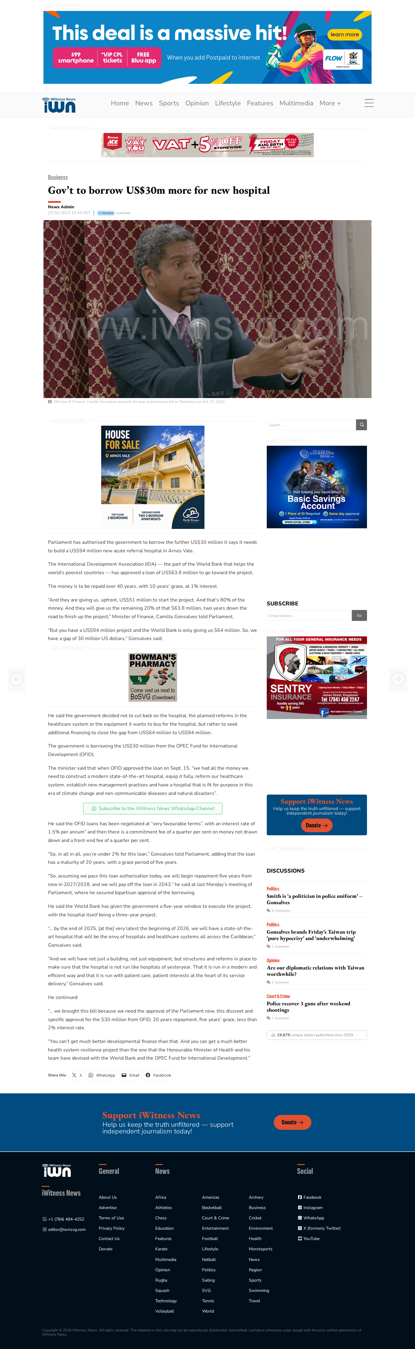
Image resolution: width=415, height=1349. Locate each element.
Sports (169, 103)
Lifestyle (228, 103)
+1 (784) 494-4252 (66, 1219)
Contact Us (109, 1239)
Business (58, 177)
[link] (58, 105)
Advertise (108, 1208)
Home (120, 103)
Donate (313, 825)
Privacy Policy (112, 1228)
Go (359, 615)
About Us (108, 1197)
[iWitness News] (56, 1170)
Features (260, 103)
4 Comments (281, 910)
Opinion (197, 103)
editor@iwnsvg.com (67, 1229)
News (144, 103)
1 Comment (280, 946)
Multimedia (297, 103)
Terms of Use (111, 1218)
